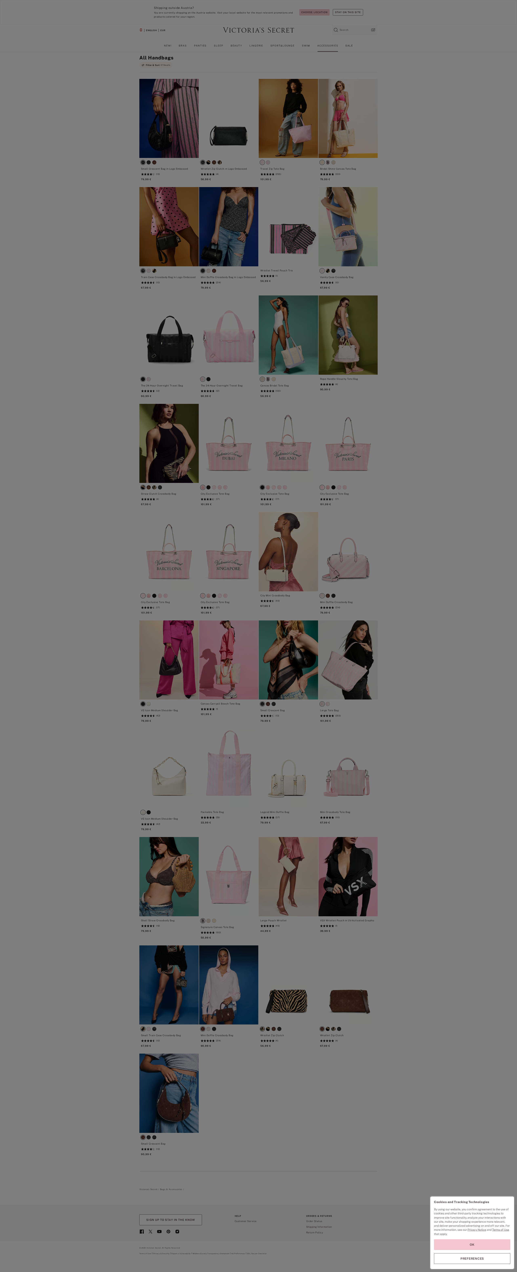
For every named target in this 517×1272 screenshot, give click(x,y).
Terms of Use (500, 1229)
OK (472, 1244)
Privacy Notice (477, 1229)
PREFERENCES (472, 1258)
